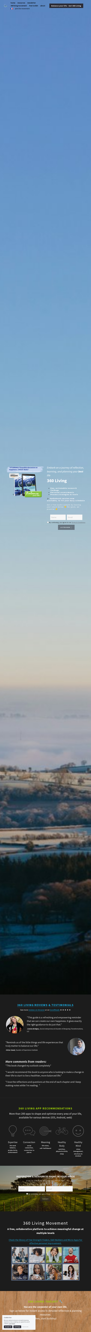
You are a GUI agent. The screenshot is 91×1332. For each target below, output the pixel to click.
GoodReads (55, 1010)
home (13, 3)
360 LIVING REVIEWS (32, 1005)
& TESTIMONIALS (61, 1005)
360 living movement (19, 6)
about (42, 6)
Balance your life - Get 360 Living (66, 6)
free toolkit (33, 6)
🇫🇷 (12, 9)
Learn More (12, 1323)
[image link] (24, 482)
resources (21, 3)
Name (53, 517)
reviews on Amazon (37, 1010)
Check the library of (19, 1239)
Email (70, 517)
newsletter (31, 3)
